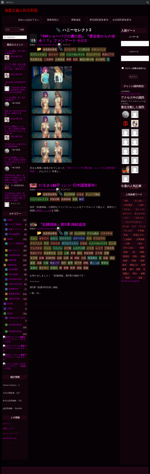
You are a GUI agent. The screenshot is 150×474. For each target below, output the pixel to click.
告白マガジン (14, 250)
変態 (142, 247)
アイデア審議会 (15, 224)
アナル (127, 209)
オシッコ (140, 209)
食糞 (143, 273)
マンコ (142, 226)
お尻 (141, 205)
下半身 (141, 230)
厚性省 (10, 239)
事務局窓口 (53, 19)
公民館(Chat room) (16, 318)
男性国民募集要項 (99, 19)
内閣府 (10, 220)
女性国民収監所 (15, 324)
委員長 (126, 256)
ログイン (7, 423)
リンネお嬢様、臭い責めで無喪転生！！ (15, 52)
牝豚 (143, 265)
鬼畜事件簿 (13, 289)
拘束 (143, 256)
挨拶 (125, 260)
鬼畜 (140, 277)
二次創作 (127, 239)
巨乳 (135, 256)
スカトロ (139, 217)
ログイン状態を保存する (135, 68)
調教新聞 (12, 260)
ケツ (126, 217)
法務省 (10, 308)
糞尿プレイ (24, 356)
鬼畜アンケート (15, 229)
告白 (140, 243)
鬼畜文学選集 (14, 298)
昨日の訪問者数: (10, 400)
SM (126, 200)
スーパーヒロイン (134, 222)
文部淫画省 (12, 265)
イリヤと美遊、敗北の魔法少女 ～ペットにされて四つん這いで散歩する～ (15, 66)
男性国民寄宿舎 (15, 331)
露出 (135, 273)
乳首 (126, 235)
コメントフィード (10, 433)
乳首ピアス (139, 235)
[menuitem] (2, 2)
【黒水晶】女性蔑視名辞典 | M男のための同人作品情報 (15, 89)
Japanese (10, 37)
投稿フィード (8, 428)
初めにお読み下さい (28, 19)
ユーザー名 (134, 37)
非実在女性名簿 (15, 284)
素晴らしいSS (44, 210)
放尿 (142, 260)
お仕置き (128, 205)
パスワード (134, 51)
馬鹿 (127, 277)
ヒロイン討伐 (23, 364)
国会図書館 (13, 269)
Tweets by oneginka (130, 281)
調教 (138, 269)
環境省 (10, 313)
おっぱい (139, 200)
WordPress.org (9, 438)
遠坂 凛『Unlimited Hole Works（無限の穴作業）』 (15, 113)
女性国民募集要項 (121, 19)
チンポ (125, 226)
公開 (127, 243)
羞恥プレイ (24, 347)
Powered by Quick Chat (130, 94)
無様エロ (134, 265)
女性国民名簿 (14, 255)
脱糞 (124, 269)
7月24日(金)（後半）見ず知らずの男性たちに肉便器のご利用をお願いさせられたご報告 (15, 178)
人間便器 (140, 239)
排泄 (134, 260)
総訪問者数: (8, 408)
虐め (131, 269)
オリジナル (140, 213)
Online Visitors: (10, 385)
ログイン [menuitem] (10, 2)
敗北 (124, 265)
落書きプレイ (23, 338)
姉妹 (142, 252)
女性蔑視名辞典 (15, 279)
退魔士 (126, 273)
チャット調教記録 (16, 243)
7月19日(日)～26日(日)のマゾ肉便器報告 (15, 145)
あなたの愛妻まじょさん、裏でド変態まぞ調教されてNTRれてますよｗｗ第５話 (15, 129)
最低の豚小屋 (16, 56)
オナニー (127, 213)
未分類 (10, 303)
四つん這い (129, 247)
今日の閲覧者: (9, 393)
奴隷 (125, 252)
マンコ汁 (128, 230)
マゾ (134, 226)
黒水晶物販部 (14, 234)
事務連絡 (76, 19)
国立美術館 (13, 274)
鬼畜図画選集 (14, 294)
